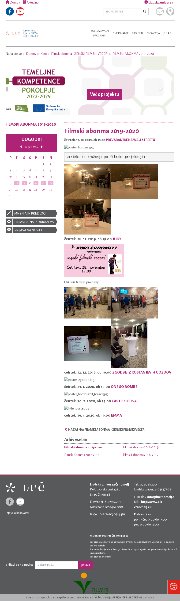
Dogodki (31, 139)
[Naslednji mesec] (42, 146)
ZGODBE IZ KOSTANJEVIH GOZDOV (141, 372)
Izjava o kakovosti (17, 513)
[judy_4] (129, 343)
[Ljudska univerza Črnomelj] (22, 30)
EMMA (116, 415)
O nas (167, 33)
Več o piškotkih (146, 597)
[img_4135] (87, 217)
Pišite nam (160, 11)
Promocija (153, 33)
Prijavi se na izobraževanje (35, 222)
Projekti (137, 33)
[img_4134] (87, 181)
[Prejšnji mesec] (20, 146)
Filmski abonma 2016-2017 (140, 455)
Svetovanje (120, 33)
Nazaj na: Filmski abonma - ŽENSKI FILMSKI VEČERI (107, 429)
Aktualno (32, 2)
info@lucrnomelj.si (161, 497)
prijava (85, 565)
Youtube (20, 11)
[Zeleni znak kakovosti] (90, 585)
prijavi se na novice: (20, 564)
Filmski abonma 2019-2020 (133, 54)
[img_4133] (134, 181)
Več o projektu (104, 94)
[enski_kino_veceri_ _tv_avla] (94, 260)
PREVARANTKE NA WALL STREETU (130, 140)
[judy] (87, 302)
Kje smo (170, 11)
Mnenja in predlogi (30, 213)
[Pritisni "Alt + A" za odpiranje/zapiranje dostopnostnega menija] (173, 587)
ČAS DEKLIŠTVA (124, 401)
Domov (14, 2)
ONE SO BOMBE (124, 387)
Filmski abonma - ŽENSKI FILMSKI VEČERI (79, 54)
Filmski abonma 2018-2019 (141, 447)
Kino (44, 54)
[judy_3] (87, 343)
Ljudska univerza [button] (160, 2)
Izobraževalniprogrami (99, 33)
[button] (18, 85)
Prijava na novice (28, 230)
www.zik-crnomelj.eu (127, 542)
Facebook (10, 11)
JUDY (116, 239)
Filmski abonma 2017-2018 (82, 455)
